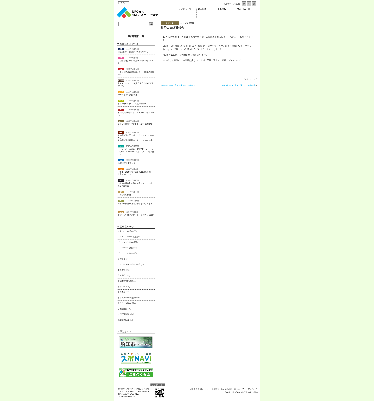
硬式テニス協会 (124, 303)
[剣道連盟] (121, 49)
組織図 (192, 389)
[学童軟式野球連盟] (121, 212)
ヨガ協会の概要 (124, 195)
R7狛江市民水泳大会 (126, 163)
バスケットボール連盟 (127, 237)
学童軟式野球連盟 (125, 281)
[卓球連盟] (121, 69)
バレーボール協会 (125, 248)
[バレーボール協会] (121, 146)
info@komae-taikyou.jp (127, 396)
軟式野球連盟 (123, 314)
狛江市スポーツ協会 (126, 298)
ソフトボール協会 (125, 231)
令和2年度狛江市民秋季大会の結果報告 (239, 85)
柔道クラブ (122, 287)
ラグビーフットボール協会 (129, 264)
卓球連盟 (121, 276)
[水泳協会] (121, 160)
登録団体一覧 (243, 9)
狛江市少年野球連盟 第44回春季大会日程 (136, 215)
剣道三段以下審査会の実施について (133, 52)
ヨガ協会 (121, 259)
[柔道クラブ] (121, 201)
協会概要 (202, 9)
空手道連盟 (122, 309)
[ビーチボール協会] (121, 92)
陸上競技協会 (123, 320)
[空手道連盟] (121, 180)
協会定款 (221, 9)
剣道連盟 (121, 270)
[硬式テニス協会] (121, 101)
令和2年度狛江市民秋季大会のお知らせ (179, 85)
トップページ (184, 9)
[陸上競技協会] (121, 132)
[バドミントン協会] (121, 58)
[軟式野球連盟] (121, 80)
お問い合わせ (251, 389)
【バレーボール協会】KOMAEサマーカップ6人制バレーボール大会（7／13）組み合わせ (136, 151)
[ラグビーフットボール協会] (121, 110)
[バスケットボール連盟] (121, 169)
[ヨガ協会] (121, 192)
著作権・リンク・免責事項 (208, 389)
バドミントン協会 (125, 242)
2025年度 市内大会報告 (127, 95)
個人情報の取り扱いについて (232, 389)
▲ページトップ (250, 79)
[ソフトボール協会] (170, 24)
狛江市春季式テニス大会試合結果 (132, 104)
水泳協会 (121, 292)
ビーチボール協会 (125, 253)
